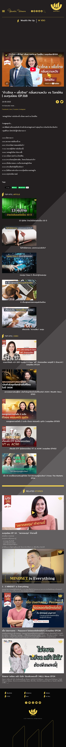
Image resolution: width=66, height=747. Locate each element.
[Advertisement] (33, 37)
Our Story (48, 696)
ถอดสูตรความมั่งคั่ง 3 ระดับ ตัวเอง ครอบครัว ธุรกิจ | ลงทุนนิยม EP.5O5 (33, 421)
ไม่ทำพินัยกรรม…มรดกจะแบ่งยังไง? (33, 248)
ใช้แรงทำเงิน (9, 693)
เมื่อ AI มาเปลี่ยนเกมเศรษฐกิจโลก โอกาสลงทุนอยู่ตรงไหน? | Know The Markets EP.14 (33, 477)
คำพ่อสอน (48, 693)
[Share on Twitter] (62, 101)
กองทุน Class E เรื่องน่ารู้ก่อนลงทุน (33, 275)
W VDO (8, 696)
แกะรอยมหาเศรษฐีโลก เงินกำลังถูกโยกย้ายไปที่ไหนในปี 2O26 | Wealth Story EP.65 (33, 393)
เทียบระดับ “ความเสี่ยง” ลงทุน (33, 329)
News (27, 696)
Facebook (5, 109)
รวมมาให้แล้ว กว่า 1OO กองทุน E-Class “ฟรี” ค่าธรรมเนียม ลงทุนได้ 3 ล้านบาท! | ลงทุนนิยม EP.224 (33, 363)
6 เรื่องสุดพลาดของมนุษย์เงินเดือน (33, 302)
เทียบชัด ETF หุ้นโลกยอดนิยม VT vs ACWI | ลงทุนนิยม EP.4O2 (33, 448)
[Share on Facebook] (57, 101)
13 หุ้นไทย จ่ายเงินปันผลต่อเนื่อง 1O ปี (33, 220)
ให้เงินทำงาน (28, 693)
